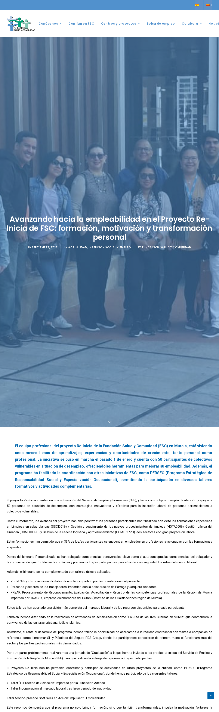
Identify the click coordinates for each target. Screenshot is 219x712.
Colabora (190, 23)
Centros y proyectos (118, 23)
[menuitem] (199, 5)
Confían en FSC (81, 23)
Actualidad (77, 247)
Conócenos (48, 23)
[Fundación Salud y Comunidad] (21, 23)
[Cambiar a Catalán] (208, 5)
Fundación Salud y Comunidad (166, 247)
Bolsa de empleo (161, 23)
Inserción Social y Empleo (110, 247)
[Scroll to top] (210, 695)
